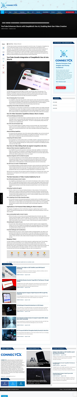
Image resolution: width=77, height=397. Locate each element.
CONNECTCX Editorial (4, 28)
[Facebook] (74, 389)
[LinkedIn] (72, 389)
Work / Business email (61, 81)
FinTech (53, 12)
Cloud (15, 12)
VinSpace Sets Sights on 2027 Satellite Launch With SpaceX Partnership (64, 352)
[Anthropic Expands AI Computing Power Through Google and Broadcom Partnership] (38, 359)
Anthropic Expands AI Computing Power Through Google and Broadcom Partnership (38, 363)
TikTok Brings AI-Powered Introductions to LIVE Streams (30, 305)
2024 (54, 108)
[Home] (2, 12)
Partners (59, 12)
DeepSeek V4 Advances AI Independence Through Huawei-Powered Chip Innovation (37, 381)
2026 (54, 102)
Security (38, 12)
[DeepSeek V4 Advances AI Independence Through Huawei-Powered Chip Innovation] (38, 376)
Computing (22, 12)
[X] (75, 389)
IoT (32, 12)
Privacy (61, 389)
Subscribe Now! (61, 87)
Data (28, 12)
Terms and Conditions (67, 389)
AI (5, 12)
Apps (10, 12)
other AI (39, 139)
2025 (54, 105)
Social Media (45, 12)
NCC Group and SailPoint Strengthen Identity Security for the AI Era (32, 330)
